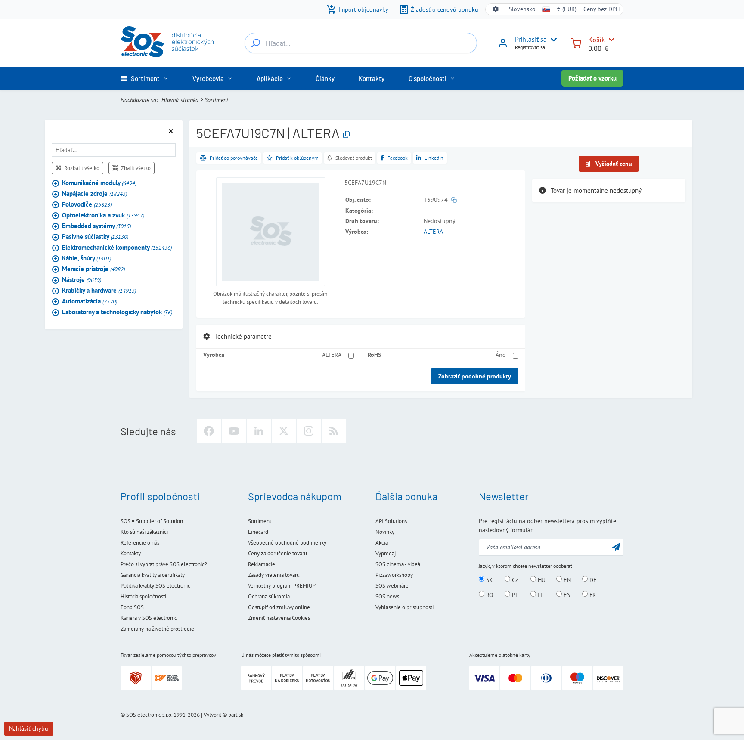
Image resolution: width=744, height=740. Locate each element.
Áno (501, 355)
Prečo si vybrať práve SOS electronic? (164, 564)
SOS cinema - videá (397, 564)
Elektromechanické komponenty (117, 248)
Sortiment (216, 100)
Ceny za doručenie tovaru (277, 553)
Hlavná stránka (179, 100)
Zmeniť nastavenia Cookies (279, 618)
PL (514, 594)
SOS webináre (392, 585)
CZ (514, 579)
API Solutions (391, 521)
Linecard (258, 532)
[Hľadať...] (255, 43)
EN (566, 579)
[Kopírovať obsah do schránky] (346, 134)
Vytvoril (212, 714)
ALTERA (433, 231)
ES (566, 594)
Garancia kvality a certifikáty (153, 575)
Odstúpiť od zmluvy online (279, 607)
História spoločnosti (143, 596)
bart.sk (235, 714)
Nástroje (81, 280)
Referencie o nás (140, 542)
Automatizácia (89, 301)
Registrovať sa (530, 47)
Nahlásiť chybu (28, 728)
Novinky (384, 532)
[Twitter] (284, 431)
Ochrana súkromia (269, 596)
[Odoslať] (616, 546)
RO (488, 594)
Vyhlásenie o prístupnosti (404, 607)
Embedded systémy (96, 226)
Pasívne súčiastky (95, 237)
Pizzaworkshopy (394, 575)
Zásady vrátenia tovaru (274, 575)
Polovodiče (87, 205)
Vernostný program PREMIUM (282, 585)
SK (488, 579)
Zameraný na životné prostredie (157, 628)
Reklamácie (261, 564)
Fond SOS (132, 607)
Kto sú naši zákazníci (144, 532)
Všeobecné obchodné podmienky (287, 542)
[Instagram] (309, 431)
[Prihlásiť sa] (503, 46)
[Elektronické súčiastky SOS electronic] (167, 41)
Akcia (381, 542)
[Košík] (576, 42)
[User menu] (552, 39)
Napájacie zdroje (94, 194)
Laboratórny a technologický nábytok (117, 312)
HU (541, 579)
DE (592, 579)
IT (539, 594)
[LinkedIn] (259, 431)
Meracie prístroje (93, 269)
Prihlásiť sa (531, 39)
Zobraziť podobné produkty (474, 376)
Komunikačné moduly (99, 183)
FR (592, 594)
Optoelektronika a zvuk (103, 215)
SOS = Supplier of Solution (152, 521)
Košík (596, 39)
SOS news (387, 596)
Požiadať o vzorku (592, 78)
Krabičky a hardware (99, 291)
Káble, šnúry (86, 258)
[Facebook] (209, 431)
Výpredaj (385, 553)
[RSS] (334, 431)
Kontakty (131, 553)
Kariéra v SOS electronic (149, 618)
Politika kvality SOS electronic (155, 585)
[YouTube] (234, 431)
